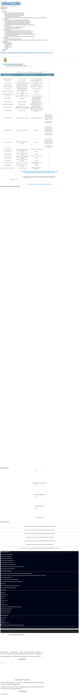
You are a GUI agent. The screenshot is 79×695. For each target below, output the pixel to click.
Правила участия (8, 43)
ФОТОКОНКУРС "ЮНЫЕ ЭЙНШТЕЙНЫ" (39, 494)
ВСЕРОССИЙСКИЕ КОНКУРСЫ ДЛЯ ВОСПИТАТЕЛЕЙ (47, 533)
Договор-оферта (8, 44)
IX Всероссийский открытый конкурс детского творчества (17, 30)
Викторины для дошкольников (7, 560)
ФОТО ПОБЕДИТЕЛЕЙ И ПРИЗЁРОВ (11, 35)
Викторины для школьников (6, 562)
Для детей (5, 11)
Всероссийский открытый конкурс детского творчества (12, 566)
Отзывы (6, 48)
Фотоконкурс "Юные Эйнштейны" (7, 568)
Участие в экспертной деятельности (12, 28)
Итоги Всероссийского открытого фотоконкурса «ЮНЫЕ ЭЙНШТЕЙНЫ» (20, 34)
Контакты (2, 619)
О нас (4, 10)
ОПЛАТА (51, 119)
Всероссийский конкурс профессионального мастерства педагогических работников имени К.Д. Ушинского (23, 575)
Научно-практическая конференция (8, 564)
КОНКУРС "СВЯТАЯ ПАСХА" (40, 517)
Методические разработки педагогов (13, 38)
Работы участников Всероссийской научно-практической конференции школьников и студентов (26, 40)
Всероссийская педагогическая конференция (14, 27)
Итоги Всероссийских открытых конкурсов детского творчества (19, 31)
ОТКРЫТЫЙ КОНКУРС (7, 29)
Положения (7, 45)
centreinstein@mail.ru (4, 7)
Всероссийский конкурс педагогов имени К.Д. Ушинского (17, 21)
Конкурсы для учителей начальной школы (9, 579)
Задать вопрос (3, 617)
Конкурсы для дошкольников (6, 554)
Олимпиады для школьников (6, 558)
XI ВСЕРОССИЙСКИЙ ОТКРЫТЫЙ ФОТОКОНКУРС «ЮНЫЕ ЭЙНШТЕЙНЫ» (18, 32)
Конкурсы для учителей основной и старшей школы (11, 581)
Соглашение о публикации (6, 608)
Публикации (7, 25)
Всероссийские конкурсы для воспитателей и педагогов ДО (18, 22)
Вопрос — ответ (8, 47)
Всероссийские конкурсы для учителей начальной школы (17, 23)
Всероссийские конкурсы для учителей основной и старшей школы (19, 24)
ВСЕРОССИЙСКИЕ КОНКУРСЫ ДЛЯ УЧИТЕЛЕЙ (46, 537)
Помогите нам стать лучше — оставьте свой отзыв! (39, 184)
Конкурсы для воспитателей (6, 577)
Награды (4, 49)
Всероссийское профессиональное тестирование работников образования (16, 573)
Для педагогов (6, 18)
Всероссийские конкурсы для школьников (14, 14)
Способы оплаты (3, 600)
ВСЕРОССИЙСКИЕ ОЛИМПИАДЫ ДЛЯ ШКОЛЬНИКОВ (47, 540)
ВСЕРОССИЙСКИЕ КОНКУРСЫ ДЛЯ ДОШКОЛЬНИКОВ (47, 526)
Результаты (5, 41)
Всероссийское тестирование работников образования (17, 19)
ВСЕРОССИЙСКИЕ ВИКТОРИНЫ (48, 544)
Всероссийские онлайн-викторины (12, 16)
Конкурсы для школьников (6, 556)
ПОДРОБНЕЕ (22, 659)
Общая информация (7, 42)
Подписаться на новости (5, 610)
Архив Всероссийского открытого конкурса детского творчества (19, 36)
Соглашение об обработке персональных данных (10, 606)
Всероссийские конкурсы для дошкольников (14, 12)
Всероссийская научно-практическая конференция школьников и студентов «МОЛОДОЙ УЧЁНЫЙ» (26, 17)
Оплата (4, 50)
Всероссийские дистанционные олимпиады (14, 15)
